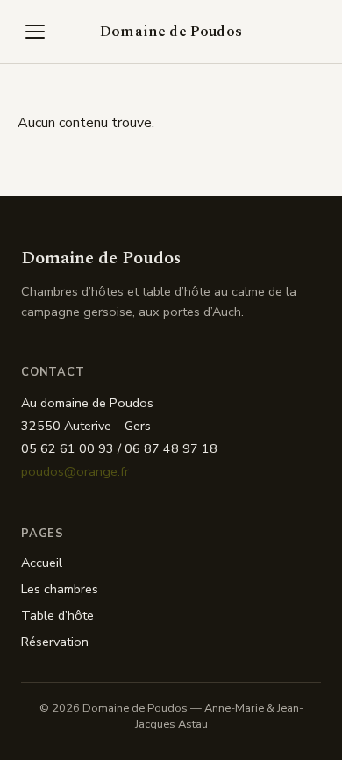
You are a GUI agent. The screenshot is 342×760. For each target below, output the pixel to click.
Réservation (55, 641)
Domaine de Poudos (171, 31)
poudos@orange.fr (75, 471)
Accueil (41, 562)
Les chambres (59, 589)
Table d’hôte (57, 615)
